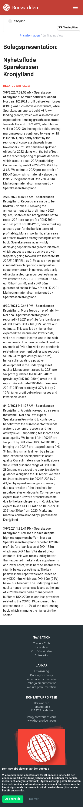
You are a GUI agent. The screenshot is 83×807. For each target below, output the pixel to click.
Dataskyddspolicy (41, 675)
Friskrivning (41, 671)
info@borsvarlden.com (41, 717)
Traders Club (41, 643)
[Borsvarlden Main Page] (20, 7)
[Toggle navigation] (75, 7)
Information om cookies (41, 679)
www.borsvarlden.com (41, 720)
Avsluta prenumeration (41, 687)
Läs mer (34, 798)
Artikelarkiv (42, 655)
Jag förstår (12, 798)
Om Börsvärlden (41, 651)
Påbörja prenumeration (41, 683)
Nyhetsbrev (42, 647)
